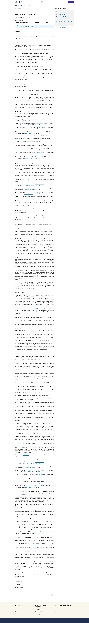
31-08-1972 (30, 22)
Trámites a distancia (19, 609)
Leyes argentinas (38, 611)
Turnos (16, 608)
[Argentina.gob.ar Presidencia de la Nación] (21, 2)
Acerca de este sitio (59, 608)
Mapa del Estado (38, 614)
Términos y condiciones (60, 609)
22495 (40, 22)
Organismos (37, 613)
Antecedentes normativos (21, 595)
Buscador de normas (62, 27)
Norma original (61, 14)
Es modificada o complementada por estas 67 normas (65, 22)
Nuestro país (37, 609)
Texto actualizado (62, 16)
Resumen (60, 12)
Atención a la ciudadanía (20, 611)
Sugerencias (57, 611)
